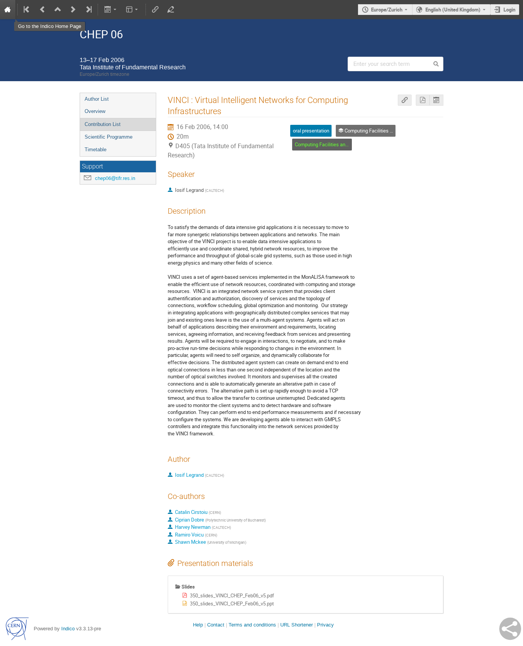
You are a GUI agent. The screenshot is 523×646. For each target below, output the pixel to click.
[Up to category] (57, 9)
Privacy (325, 624)
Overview (95, 111)
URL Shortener (296, 624)
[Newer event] (73, 9)
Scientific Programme (108, 137)
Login (509, 9)
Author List (97, 99)
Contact (215, 624)
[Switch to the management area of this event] (170, 9)
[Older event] (42, 9)
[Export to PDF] (423, 100)
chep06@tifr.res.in (115, 178)
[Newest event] (88, 9)
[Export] (111, 9)
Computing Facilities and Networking (334, 144)
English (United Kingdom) (453, 9)
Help (198, 624)
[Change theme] (133, 9)
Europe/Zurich (386, 9)
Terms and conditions (252, 624)
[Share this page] (510, 628)
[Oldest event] (27, 9)
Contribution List (103, 124)
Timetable (95, 149)
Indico (68, 628)
